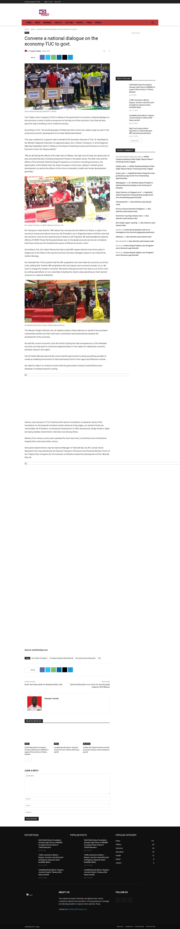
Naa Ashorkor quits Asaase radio (138, 237)
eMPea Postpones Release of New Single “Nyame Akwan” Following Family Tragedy (134, 159)
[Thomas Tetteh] (26, 51)
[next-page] (30, 760)
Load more (135, 141)
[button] (152, 22)
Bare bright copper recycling (126, 223)
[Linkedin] (59, 57)
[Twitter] (150, 1)
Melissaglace (120, 183)
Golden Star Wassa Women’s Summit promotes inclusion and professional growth (96, 750)
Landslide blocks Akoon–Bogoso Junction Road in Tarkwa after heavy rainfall (66, 750)
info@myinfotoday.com (77, 909)
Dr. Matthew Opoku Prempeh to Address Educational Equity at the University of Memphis (134, 185)
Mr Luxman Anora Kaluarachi (85, 658)
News (33, 29)
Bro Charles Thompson (39, 658)
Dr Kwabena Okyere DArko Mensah (61, 658)
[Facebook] (147, 1)
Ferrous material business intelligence (130, 209)
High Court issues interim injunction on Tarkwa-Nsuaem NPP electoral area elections (140, 130)
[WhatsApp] (53, 57)
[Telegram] (70, 57)
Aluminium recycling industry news (129, 216)
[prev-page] (26, 760)
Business (87, 744)
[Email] (64, 57)
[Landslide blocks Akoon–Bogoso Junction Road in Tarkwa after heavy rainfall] (67, 735)
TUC (99, 658)
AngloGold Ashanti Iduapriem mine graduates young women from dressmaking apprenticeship (135, 175)
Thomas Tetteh (35, 51)
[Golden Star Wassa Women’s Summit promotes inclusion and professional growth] (96, 735)
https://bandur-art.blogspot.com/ (128, 192)
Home (27, 29)
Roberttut (119, 237)
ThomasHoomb (121, 202)
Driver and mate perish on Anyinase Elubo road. (43, 684)
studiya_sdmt (121, 166)
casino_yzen (120, 173)
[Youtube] (154, 1)
